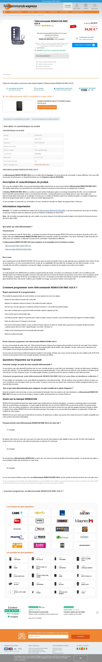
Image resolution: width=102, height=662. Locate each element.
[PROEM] (39, 529)
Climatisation (41, 12)
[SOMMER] (62, 521)
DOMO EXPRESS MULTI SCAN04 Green (54, 101)
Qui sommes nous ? (57, 648)
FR (78, 649)
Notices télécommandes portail (35, 649)
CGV (53, 651)
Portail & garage (16, 12)
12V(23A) (38, 154)
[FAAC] (39, 521)
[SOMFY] (39, 512)
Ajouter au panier (83, 45)
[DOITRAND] (62, 537)
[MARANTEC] (84, 521)
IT (85, 649)
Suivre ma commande (33, 653)
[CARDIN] (84, 512)
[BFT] (17, 521)
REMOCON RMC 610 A (42, 165)
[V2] (84, 529)
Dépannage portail (78, 12)
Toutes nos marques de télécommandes (38, 648)
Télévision (30, 12)
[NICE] (62, 512)
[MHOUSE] (17, 545)
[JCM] (62, 529)
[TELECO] (39, 537)
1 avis (52, 25)
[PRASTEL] (17, 537)
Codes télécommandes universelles (37, 651)
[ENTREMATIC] (84, 545)
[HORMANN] (62, 545)
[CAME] (17, 512)
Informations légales (57, 649)
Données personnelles (57, 653)
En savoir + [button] (22, 660)
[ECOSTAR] (39, 545)
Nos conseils (64, 12)
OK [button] (81, 658)
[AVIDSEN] (84, 537)
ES (82, 649)
